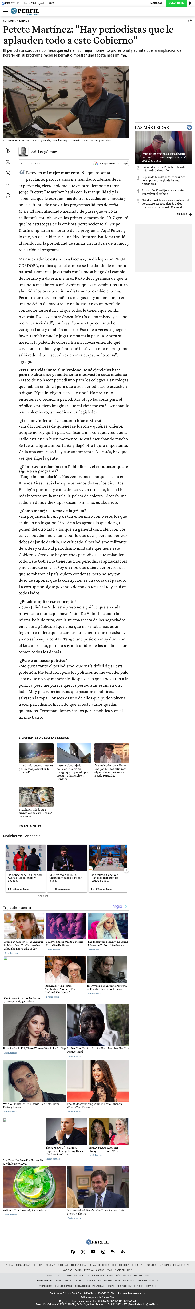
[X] (83, 1252)
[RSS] (113, 1251)
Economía (50, 1265)
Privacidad (98, 1286)
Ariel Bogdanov (44, 151)
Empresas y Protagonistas (174, 1265)
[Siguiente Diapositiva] (126, 870)
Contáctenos (82, 1286)
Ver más (181, 214)
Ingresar (156, 3)
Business (151, 1265)
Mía (118, 1275)
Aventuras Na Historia (88, 1280)
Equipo (110, 1286)
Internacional (79, 1265)
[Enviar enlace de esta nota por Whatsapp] (7, 173)
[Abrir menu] (4, 11)
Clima (93, 1265)
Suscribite (176, 3)
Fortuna (84, 1275)
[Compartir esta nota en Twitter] (7, 161)
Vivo (109, 1270)
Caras (78, 1270)
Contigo (68, 1280)
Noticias (67, 1270)
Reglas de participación (130, 1286)
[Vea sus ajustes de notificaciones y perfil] (190, 3)
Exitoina (89, 1270)
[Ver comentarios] (189, 21)
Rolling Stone (112, 1280)
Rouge (110, 1275)
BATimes (127, 1275)
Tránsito (151, 1286)
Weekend (72, 1275)
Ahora (9, 1265)
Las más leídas (152, 127)
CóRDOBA (9, 20)
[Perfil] (97, 1243)
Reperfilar (137, 1265)
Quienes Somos (63, 1286)
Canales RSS (45, 1286)
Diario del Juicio (124, 1270)
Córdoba (124, 1265)
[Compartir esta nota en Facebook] (7, 150)
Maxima (153, 1280)
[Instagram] (103, 1252)
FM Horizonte (141, 1275)
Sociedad (63, 1265)
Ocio (114, 1265)
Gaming (100, 1270)
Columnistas (22, 1265)
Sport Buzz (129, 1280)
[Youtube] (93, 1251)
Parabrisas (98, 1275)
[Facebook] (73, 1252)
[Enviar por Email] (7, 184)
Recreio (142, 1280)
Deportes (103, 1265)
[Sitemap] (123, 1251)
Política (37, 1265)
